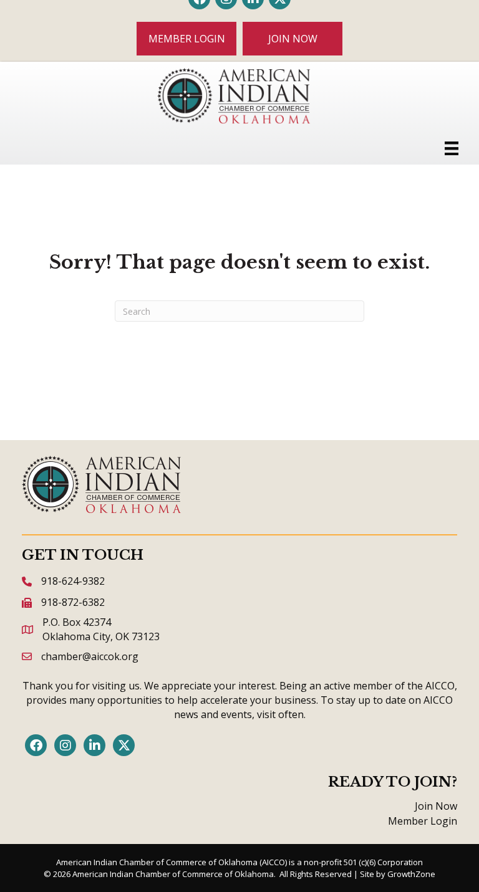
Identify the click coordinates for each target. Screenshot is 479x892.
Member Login (422, 821)
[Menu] (451, 148)
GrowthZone (411, 874)
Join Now (436, 806)
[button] (186, 38)
